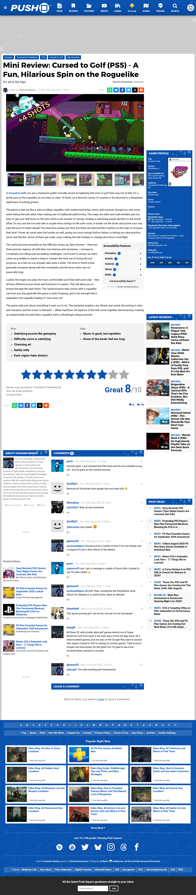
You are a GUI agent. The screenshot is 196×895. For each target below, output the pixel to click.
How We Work (56, 732)
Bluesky (30, 505)
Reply (42, 505)
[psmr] (57, 470)
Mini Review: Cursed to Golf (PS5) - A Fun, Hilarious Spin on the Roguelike (166, 237)
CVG (172, 869)
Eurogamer (129, 869)
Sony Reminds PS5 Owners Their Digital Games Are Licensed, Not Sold (31, 571)
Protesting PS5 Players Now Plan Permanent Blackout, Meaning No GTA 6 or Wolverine (31, 610)
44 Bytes (104, 861)
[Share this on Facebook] (122, 90)
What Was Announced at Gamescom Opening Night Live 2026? (168, 598)
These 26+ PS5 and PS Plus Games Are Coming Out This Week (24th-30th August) (172, 585)
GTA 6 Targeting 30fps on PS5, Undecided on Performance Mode (172, 611)
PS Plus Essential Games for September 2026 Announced (32, 627)
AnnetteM (73, 608)
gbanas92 (73, 541)
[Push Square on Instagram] (111, 847)
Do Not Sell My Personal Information (142, 861)
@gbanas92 (73, 568)
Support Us (73, 732)
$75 (161, 263)
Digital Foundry (83, 869)
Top (24, 732)
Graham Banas (27, 89)
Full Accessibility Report (122, 281)
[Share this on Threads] (135, 90)
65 (166, 337)
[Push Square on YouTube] (72, 847)
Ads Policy (137, 732)
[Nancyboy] (57, 511)
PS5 (43, 57)
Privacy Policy (102, 732)
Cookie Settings (167, 732)
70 (166, 362)
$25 (178, 263)
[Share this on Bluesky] (116, 90)
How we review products (19, 391)
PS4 (149, 175)
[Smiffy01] (57, 492)
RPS (180, 869)
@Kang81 (72, 669)
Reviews (8, 57)
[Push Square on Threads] (123, 847)
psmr (70, 461)
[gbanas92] (57, 550)
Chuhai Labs (153, 194)
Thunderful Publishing (27, 57)
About (33, 732)
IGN (117, 869)
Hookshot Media (51, 861)
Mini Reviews (73, 57)
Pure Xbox (45, 869)
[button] (10, 132)
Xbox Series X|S (155, 178)
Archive (151, 732)
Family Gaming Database (128, 287)
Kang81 (71, 627)
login (101, 699)
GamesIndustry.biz (156, 869)
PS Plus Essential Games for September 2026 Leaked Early (31, 591)
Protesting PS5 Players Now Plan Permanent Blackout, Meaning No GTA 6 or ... (171, 524)
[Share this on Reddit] (141, 90)
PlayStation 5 (153, 168)
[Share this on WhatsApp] (110, 90)
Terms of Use (120, 732)
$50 (170, 263)
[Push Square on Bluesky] (98, 847)
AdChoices (118, 861)
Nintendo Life (29, 869)
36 (166, 447)
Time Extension (63, 869)
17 (166, 422)
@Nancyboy (73, 527)
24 (166, 393)
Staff (42, 732)
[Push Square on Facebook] (136, 847)
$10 (186, 263)
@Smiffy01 (73, 507)
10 (142, 404)
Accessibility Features (117, 245)
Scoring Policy (14, 394)
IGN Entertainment (79, 861)
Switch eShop (158, 175)
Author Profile (14, 505)
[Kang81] (57, 636)
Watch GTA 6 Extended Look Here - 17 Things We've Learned (31, 644)
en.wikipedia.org (155, 252)
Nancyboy (73, 502)
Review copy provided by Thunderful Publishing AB (33, 387)
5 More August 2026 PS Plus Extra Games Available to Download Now (171, 546)
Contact (87, 732)
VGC (140, 869)
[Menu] (5, 7)
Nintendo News (103, 869)
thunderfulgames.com (157, 245)
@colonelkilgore (75, 545)
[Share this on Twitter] (128, 90)
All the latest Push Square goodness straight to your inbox (98, 881)
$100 (152, 263)
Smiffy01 (72, 483)
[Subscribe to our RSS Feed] (59, 847)
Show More (97, 828)
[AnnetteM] (57, 617)
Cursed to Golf (56, 57)
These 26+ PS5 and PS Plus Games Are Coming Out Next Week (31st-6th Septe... (171, 623)
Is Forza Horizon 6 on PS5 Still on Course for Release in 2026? (172, 572)
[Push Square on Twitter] (85, 847)
